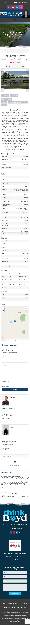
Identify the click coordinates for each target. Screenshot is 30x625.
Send (14, 389)
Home (4, 603)
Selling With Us (7, 607)
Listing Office (3, 495)
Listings (15, 603)
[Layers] (26, 308)
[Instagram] (21, 7)
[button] (15, 19)
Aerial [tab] (3, 304)
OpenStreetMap (13, 340)
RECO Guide (17, 607)
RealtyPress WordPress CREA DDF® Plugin (9, 499)
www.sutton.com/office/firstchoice (9, 408)
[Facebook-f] (9, 7)
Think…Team (9, 603)
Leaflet (7, 340)
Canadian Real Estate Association (14, 476)
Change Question (6, 386)
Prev (2, 80)
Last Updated (3, 489)
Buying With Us (23, 603)
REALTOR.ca (5, 475)
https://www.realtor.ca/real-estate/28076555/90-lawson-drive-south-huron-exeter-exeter (14, 344)
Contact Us (23, 607)
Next (27, 80)
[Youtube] (13, 7)
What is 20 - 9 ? (6, 381)
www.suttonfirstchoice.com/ (8, 420)
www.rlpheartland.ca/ (6, 449)
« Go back (4, 51)
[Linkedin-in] (17, 7)
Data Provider (3, 492)
